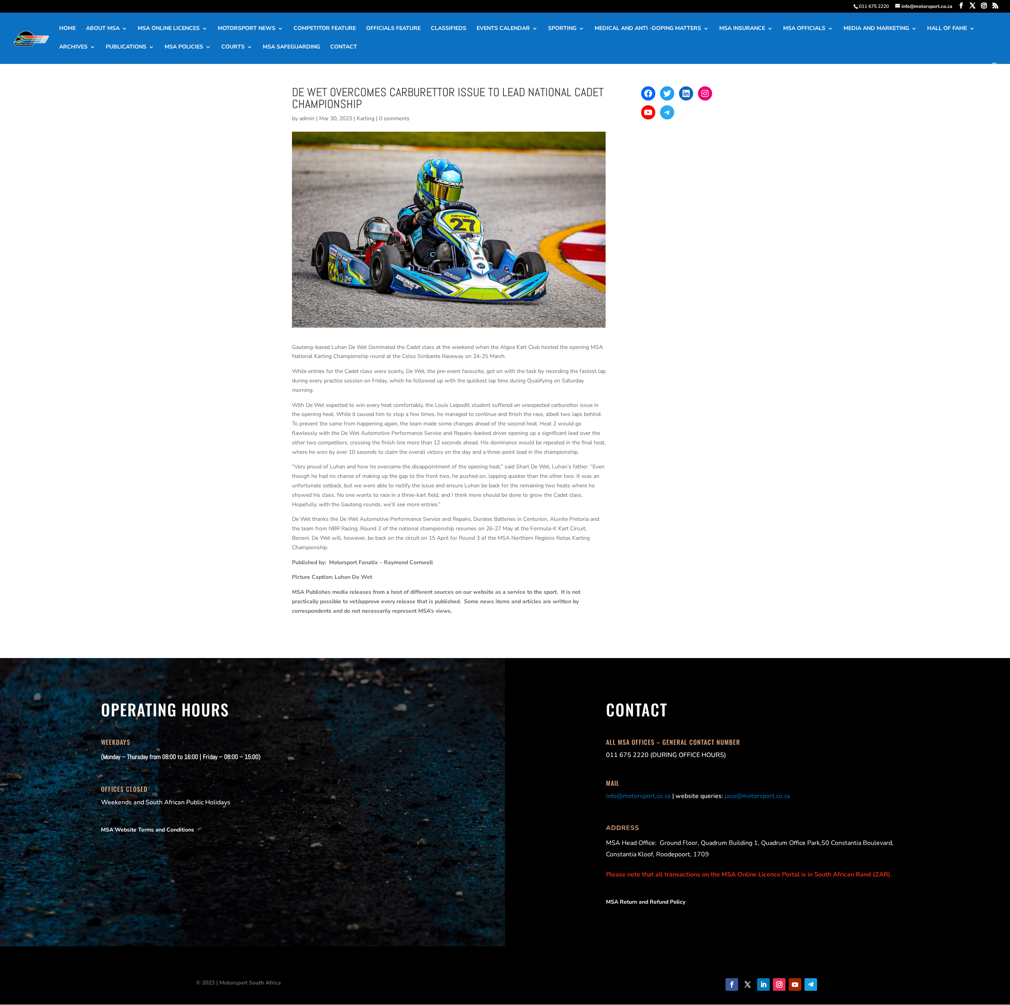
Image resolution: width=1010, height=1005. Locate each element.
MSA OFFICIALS (804, 29)
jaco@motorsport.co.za (757, 796)
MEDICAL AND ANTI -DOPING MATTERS (648, 29)
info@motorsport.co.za (638, 796)
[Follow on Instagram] (779, 984)
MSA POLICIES (184, 47)
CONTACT (343, 47)
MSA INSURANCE (742, 29)
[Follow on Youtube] (795, 984)
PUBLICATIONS (126, 47)
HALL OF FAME (947, 29)
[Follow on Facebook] (732, 984)
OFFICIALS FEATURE (393, 29)
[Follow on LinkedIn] (763, 984)
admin (306, 118)
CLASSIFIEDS (448, 29)
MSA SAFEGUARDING (291, 47)
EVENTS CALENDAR (503, 29)
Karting (365, 118)
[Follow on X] (747, 984)
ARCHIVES (73, 47)
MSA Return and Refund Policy (645, 902)
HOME (67, 29)
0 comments (394, 118)
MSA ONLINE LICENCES (169, 29)
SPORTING (562, 29)
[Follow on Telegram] (810, 984)
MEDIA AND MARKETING (876, 29)
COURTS (233, 47)
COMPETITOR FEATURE (325, 29)
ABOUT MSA (103, 29)
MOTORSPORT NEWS (246, 29)
